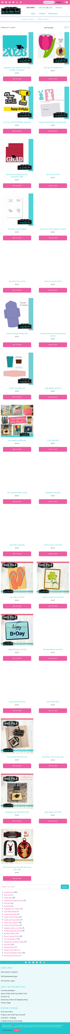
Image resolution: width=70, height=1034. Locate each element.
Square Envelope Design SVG (17, 333)
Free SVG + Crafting (8, 1018)
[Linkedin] (20, 2)
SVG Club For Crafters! (9, 972)
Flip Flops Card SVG (17, 597)
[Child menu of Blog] (34, 14)
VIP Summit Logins (8, 981)
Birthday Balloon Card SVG (53, 649)
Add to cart (17, 79)
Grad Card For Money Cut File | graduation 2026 (17, 175)
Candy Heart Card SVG (17, 702)
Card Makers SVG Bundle (17, 440)
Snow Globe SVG (53, 702)
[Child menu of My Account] (53, 14)
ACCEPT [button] (17, 1030)
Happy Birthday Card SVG (17, 649)
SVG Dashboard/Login (9, 976)
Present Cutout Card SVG (53, 545)
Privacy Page (5, 1003)
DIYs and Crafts (7, 1012)
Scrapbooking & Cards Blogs (11, 1021)
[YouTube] (13, 2)
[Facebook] (2, 2)
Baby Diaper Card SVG (53, 812)
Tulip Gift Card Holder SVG (52, 67)
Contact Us (5, 996)
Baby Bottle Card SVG (53, 388)
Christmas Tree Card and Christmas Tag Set (53, 334)
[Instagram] (6, 2)
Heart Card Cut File (53, 174)
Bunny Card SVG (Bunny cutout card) (52, 122)
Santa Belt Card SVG (17, 545)
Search (64, 887)
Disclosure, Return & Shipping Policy (14, 1000)
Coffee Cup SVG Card (17, 388)
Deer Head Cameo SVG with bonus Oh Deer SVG (17, 868)
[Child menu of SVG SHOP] (31, 8)
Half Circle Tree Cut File (17, 281)
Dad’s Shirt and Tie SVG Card (53, 757)
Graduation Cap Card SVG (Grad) (17, 812)
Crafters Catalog (43, 19)
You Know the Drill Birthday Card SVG (17, 122)
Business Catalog (27, 19)
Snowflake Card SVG (53, 492)
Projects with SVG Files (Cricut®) (13, 1015)
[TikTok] (17, 2)
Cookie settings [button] (7, 1030)
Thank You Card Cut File (53, 281)
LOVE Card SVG (53, 440)
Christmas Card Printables (17, 229)
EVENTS (42, 13)
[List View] (68, 27)
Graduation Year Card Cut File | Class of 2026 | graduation (17, 68)
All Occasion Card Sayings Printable (53, 229)
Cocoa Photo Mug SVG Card (17, 757)
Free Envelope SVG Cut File (17, 492)
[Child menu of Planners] (59, 8)
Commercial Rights (8, 990)
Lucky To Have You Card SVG (52, 597)
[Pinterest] (9, 2)
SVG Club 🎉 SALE (46, 7)
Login (58, 2)
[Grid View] (65, 27)
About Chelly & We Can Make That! (14, 993)
